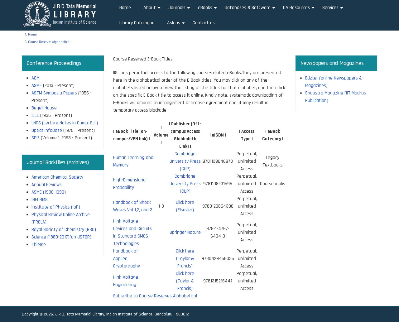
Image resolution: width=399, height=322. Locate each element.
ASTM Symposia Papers (54, 93)
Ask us (176, 25)
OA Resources (299, 9)
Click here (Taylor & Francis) (185, 258)
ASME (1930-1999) (48, 192)
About (152, 9)
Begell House (44, 108)
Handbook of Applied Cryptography (126, 258)
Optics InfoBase (46, 130)
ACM (35, 78)
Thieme (38, 245)
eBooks (208, 9)
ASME (36, 86)
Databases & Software (251, 9)
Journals (180, 9)
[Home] (62, 14)
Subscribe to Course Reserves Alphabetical (155, 296)
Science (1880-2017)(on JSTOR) (61, 237)
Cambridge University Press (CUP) (185, 161)
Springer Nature (185, 232)
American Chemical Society (57, 177)
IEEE (35, 115)
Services (333, 9)
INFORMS (39, 200)
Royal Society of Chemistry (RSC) (63, 230)
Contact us (204, 23)
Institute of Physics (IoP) (55, 207)
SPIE (35, 138)
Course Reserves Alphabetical (49, 42)
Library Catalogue (137, 23)
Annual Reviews (46, 185)
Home (125, 7)
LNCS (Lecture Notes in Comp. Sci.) (64, 123)
